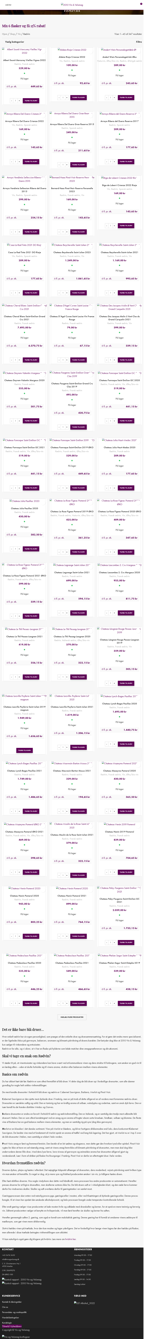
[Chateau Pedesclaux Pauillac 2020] (24, 955)
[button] (31, 100)
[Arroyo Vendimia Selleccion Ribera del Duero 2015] (24, 179)
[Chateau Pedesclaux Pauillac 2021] (72, 955)
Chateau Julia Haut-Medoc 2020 (119, 447)
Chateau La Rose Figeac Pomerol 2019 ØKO (72, 511)
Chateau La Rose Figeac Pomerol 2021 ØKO (24, 575)
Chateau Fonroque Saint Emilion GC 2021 (24, 447)
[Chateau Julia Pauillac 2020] (24, 501)
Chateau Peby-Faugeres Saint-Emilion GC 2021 (120, 900)
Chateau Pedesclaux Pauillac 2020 (24, 962)
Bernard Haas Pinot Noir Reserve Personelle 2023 (72, 190)
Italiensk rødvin (69, 640)
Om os (5, 1307)
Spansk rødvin (78, 60)
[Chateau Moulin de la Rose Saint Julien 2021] (72, 825)
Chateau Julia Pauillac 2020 (24, 508)
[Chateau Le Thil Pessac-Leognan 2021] (24, 629)
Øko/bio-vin (113, 60)
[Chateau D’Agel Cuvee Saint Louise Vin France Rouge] (72, 307)
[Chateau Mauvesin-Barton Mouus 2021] (72, 763)
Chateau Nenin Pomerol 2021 (72, 895)
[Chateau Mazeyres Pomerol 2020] (119, 763)
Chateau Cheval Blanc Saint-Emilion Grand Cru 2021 (24, 318)
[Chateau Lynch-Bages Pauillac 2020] (119, 696)
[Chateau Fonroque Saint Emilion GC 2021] (24, 440)
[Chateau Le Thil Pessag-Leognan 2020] (72, 629)
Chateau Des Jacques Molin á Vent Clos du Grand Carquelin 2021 (119, 318)
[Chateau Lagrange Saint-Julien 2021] (72, 565)
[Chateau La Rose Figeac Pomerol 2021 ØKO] (24, 566)
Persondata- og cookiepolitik (14, 1312)
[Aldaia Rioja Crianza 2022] (72, 49)
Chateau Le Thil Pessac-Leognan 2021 (24, 636)
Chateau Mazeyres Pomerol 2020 (119, 770)
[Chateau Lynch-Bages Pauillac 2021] (24, 763)
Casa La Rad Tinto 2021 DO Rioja (24, 252)
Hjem (4, 34)
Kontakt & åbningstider (12, 1301)
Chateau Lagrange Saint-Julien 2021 (72, 572)
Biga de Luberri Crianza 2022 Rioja (119, 185)
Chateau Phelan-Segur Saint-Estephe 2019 (119, 962)
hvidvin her (70, 1239)
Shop (12, 34)
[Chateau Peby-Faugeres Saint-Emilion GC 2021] (119, 889)
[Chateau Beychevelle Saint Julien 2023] (72, 245)
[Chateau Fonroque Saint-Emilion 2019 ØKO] (72, 440)
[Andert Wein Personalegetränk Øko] (119, 49)
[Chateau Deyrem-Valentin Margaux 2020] (24, 373)
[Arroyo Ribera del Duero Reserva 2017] (119, 114)
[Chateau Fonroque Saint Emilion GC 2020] (119, 373)
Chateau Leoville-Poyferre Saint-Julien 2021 (72, 706)
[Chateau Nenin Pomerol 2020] (24, 888)
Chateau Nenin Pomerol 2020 (24, 895)
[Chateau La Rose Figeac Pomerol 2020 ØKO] (119, 502)
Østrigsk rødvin (135, 60)
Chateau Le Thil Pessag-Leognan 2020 (72, 636)
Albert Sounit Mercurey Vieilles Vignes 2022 (24, 60)
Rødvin (17, 63)
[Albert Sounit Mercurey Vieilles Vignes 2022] (24, 51)
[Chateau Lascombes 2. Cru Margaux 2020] (119, 565)
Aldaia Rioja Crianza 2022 (72, 56)
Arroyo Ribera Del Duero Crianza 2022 (24, 121)
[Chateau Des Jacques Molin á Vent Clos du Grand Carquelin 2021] (119, 307)
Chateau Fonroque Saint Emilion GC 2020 (119, 380)
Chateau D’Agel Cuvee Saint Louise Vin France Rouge (72, 318)
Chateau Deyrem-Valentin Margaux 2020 (24, 380)
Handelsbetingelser (10, 1317)
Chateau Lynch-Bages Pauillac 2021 (24, 770)
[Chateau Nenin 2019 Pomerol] (119, 824)
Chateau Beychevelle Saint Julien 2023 (72, 252)
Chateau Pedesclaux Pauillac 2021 (72, 962)
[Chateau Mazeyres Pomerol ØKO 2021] (24, 824)
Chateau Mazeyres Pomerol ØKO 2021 (24, 831)
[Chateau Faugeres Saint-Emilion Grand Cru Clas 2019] (72, 374)
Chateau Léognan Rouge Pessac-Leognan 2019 (119, 641)
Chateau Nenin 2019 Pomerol (119, 831)
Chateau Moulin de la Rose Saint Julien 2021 (72, 834)
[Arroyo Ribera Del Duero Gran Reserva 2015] (72, 115)
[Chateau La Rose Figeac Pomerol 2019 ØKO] (72, 502)
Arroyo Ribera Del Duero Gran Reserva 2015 (72, 124)
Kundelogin (7, 1322)
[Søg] (15, 5)
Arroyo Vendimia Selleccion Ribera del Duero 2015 (24, 190)
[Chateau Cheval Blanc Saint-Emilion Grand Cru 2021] (24, 307)
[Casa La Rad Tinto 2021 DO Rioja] (24, 245)
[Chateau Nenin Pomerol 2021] (72, 888)
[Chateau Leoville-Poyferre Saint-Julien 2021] (72, 697)
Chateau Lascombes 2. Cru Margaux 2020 (119, 572)
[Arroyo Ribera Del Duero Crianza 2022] (24, 114)
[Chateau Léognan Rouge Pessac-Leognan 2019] (119, 630)
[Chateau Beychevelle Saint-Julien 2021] (119, 245)
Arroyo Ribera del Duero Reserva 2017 (120, 121)
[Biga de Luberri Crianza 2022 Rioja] (119, 178)
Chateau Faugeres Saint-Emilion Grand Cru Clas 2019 (72, 385)
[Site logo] (72, 4)
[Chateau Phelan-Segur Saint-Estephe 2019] (119, 955)
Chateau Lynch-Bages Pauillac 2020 (119, 703)
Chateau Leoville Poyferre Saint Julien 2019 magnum (25, 708)
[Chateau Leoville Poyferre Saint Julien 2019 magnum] (24, 697)
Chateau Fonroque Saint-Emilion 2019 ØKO (72, 447)
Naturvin (101, 60)
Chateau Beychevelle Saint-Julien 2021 (119, 252)
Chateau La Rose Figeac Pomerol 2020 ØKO (119, 511)
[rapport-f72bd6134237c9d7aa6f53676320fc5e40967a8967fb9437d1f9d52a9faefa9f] (21, 1279)
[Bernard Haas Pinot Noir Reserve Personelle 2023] (72, 179)
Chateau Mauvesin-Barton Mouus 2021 (72, 770)
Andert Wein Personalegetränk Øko (120, 56)
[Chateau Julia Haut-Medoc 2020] (119, 440)
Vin (19, 34)
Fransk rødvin (28, 63)
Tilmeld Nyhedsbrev (12, 1326)
